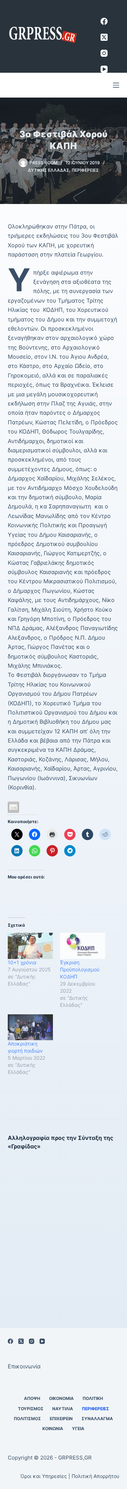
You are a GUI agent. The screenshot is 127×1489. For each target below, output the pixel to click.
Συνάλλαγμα (97, 1418)
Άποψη (32, 1398)
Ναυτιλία (62, 1408)
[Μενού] (116, 85)
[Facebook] (104, 21)
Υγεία (78, 1428)
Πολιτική (93, 1398)
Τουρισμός (30, 1408)
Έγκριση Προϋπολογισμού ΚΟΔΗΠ (79, 969)
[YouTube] (104, 69)
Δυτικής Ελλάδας (48, 170)
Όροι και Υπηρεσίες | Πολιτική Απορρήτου (69, 1476)
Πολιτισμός (27, 1418)
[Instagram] (104, 53)
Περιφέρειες (85, 170)
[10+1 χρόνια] (30, 946)
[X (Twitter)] (104, 37)
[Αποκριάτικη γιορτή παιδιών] (30, 1027)
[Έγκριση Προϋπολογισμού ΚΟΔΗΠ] (82, 946)
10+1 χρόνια (22, 962)
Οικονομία (61, 1398)
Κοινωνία (52, 1428)
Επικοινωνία (24, 1366)
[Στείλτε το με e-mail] (13, 807)
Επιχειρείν (61, 1418)
